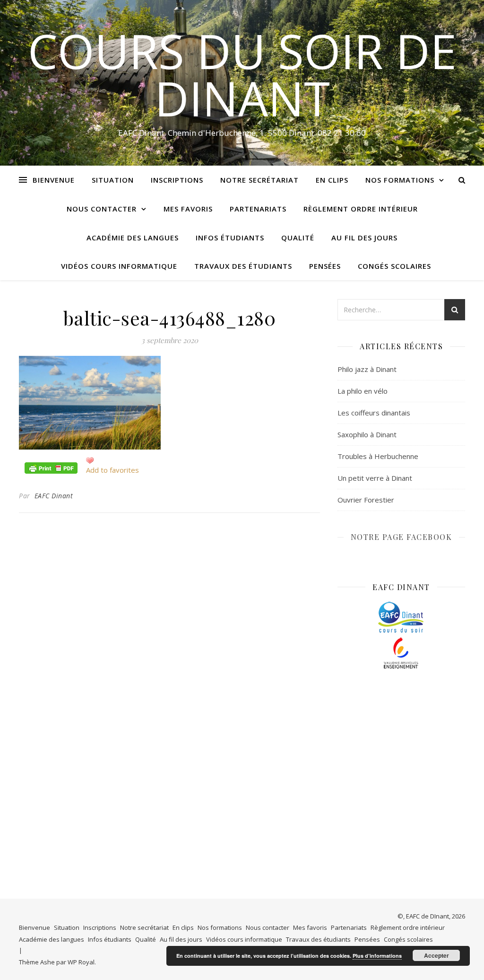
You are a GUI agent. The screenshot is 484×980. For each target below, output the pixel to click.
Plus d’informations (377, 955)
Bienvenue (54, 180)
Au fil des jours (364, 237)
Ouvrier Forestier (365, 499)
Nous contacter (102, 208)
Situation (113, 180)
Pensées (325, 266)
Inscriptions (177, 180)
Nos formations (399, 180)
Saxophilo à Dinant (367, 434)
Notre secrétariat (259, 180)
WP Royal (81, 962)
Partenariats (258, 208)
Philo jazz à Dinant (367, 369)
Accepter (436, 955)
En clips (332, 180)
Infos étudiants (230, 237)
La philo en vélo (362, 391)
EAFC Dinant (54, 495)
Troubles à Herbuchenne (377, 456)
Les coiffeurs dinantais (373, 412)
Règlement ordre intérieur (360, 208)
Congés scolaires (394, 266)
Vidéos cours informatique (119, 266)
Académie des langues (132, 237)
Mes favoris (188, 208)
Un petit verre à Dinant (374, 478)
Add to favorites (112, 470)
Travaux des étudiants (243, 266)
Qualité (297, 237)
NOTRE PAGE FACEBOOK (401, 537)
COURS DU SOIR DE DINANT (242, 74)
